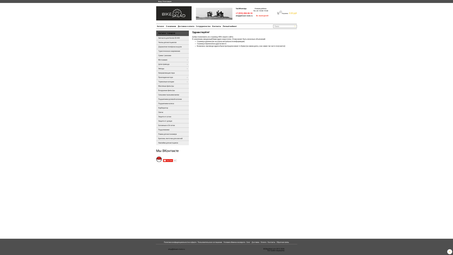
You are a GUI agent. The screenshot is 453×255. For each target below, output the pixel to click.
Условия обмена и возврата (234, 242)
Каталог (160, 26)
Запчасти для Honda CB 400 (169, 38)
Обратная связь (283, 242)
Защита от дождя (165, 121)
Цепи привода (163, 64)
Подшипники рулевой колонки (170, 99)
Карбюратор (163, 108)
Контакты (216, 26)
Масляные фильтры (166, 86)
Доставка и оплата (186, 26)
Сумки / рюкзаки (164, 55)
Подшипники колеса (166, 103)
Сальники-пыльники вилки (168, 95)
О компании (171, 26)
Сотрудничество (203, 26)
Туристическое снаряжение (169, 51)
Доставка (255, 242)
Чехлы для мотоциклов (167, 42)
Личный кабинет (230, 26)
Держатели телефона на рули (170, 47)
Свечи (160, 112)
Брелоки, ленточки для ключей (170, 138)
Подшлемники (163, 130)
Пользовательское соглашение (210, 242)
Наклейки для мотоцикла (168, 143)
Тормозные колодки (166, 82)
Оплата (263, 242)
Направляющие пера (166, 73)
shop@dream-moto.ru (244, 16)
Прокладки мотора (165, 77)
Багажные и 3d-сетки (166, 125)
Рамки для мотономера (167, 134)
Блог (248, 242)
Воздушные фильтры (166, 90)
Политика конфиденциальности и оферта (180, 242)
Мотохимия (162, 60)
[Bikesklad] (174, 12)
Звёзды (161, 69)
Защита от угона (164, 117)
